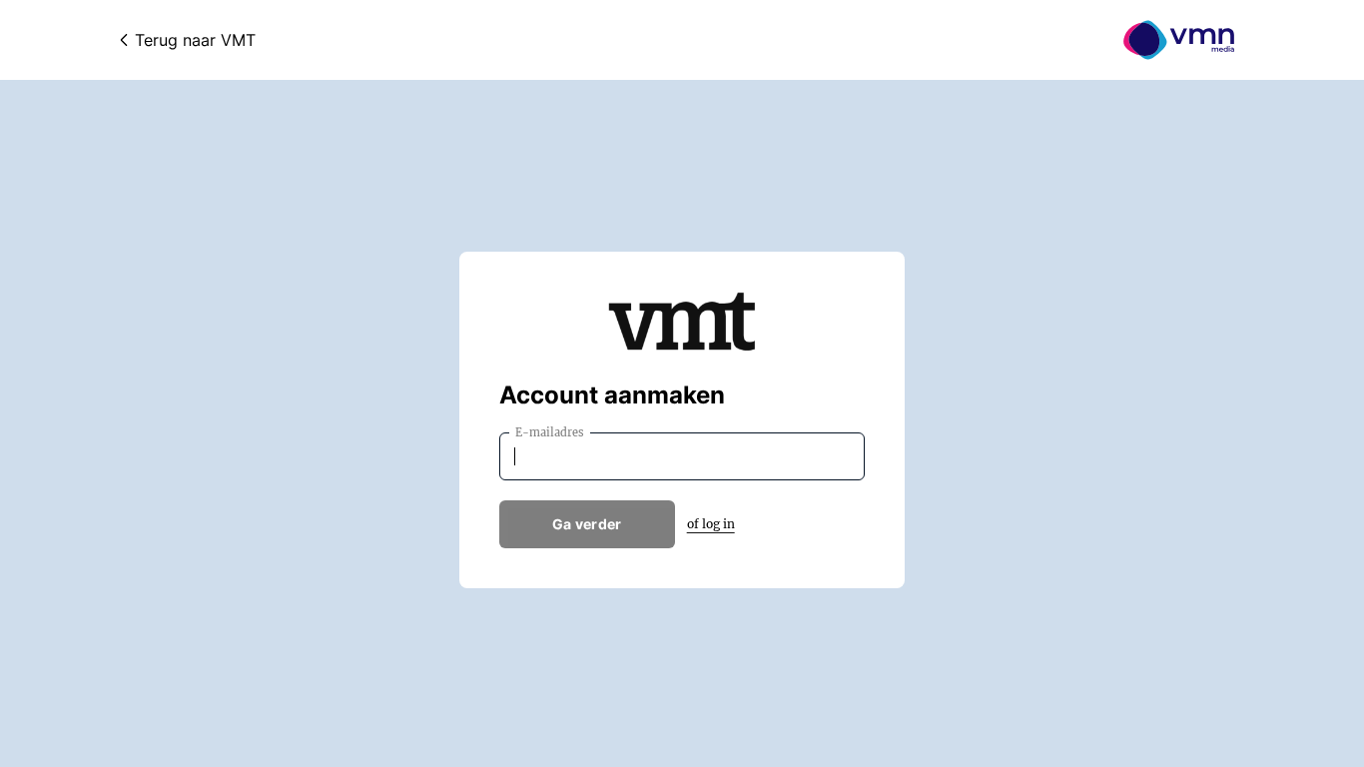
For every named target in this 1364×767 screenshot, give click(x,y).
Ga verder (587, 523)
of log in (711, 523)
